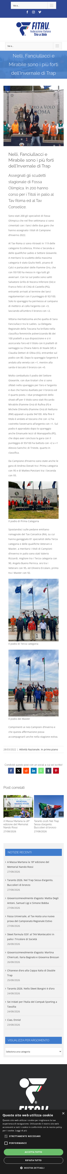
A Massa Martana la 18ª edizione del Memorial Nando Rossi (18, 806)
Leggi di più (21, 1130)
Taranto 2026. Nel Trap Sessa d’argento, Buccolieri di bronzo (49, 806)
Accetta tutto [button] (33, 1152)
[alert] (33, 1142)
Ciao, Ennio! (14, 1019)
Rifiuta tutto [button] (33, 1160)
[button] (6, 814)
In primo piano (49, 749)
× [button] (63, 1113)
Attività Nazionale (29, 749)
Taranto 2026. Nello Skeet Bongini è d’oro (30, 988)
